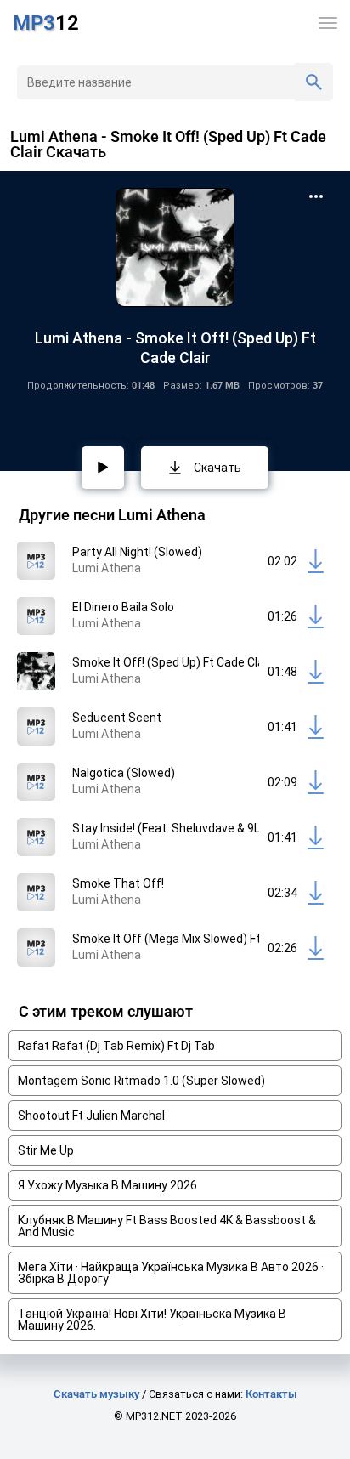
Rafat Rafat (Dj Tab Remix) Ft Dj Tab (116, 1046)
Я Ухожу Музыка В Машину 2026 (107, 1185)
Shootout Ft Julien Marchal (91, 1115)
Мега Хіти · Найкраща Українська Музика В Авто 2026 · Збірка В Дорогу (171, 1273)
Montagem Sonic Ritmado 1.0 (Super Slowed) (141, 1080)
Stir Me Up (46, 1150)
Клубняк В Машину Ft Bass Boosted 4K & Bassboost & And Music (167, 1226)
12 (46, 23)
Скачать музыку (96, 1394)
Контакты (271, 1394)
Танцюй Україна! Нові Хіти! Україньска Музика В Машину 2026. (152, 1319)
